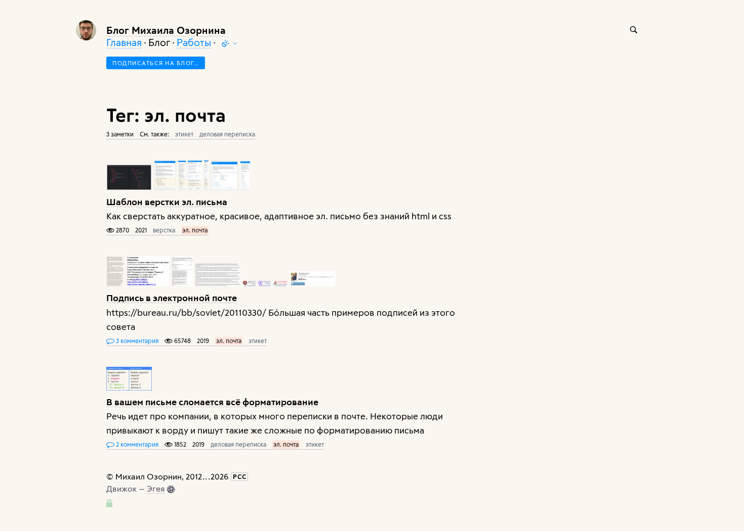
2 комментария (136, 444)
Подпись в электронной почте (171, 297)
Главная (124, 42)
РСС (239, 476)
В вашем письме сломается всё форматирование (212, 401)
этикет (184, 133)
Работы (194, 42)
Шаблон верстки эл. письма (166, 201)
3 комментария (136, 340)
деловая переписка (227, 133)
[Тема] (229, 43)
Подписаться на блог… (155, 63)
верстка (164, 229)
